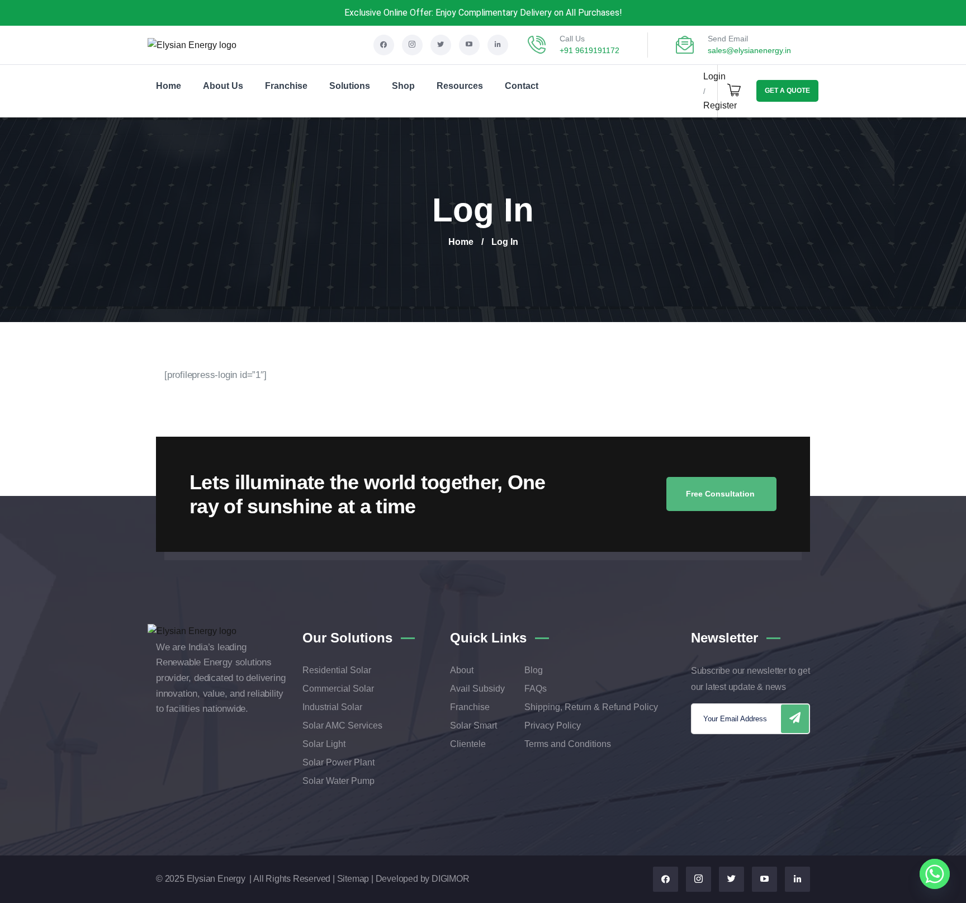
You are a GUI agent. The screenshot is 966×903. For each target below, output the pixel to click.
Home (168, 86)
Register (720, 105)
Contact (521, 86)
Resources (460, 86)
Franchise (286, 86)
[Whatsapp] (935, 874)
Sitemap (353, 878)
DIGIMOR (451, 878)
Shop (403, 86)
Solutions (349, 86)
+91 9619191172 (589, 50)
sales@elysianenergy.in (749, 50)
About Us (223, 86)
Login (714, 76)
